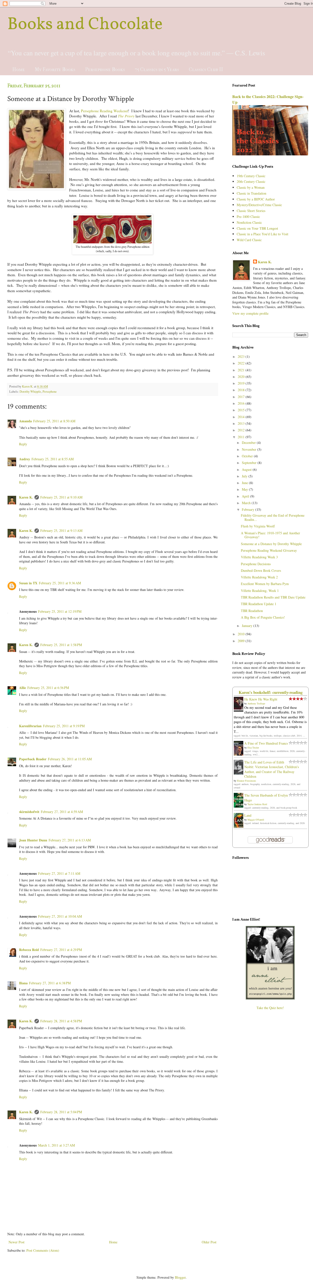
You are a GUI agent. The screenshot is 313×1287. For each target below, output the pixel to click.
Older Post (209, 1242)
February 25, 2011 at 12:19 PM (59, 611)
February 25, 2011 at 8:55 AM (53, 459)
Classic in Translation (251, 193)
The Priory (126, 115)
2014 (242, 416)
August (247, 469)
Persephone (50, 391)
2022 (242, 363)
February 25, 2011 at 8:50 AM (54, 421)
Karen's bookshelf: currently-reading (270, 692)
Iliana (23, 983)
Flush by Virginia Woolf (258, 526)
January (247, 625)
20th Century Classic (251, 181)
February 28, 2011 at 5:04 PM (61, 1112)
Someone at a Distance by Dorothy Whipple (271, 543)
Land (247, 815)
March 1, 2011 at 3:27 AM (56, 1145)
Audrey (24, 459)
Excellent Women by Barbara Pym (265, 583)
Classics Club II (206, 69)
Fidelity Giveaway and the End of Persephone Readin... (272, 517)
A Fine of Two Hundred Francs (266, 743)
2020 (242, 376)
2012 (242, 430)
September (249, 462)
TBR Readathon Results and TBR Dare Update (273, 597)
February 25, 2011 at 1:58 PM (61, 644)
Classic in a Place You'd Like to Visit (262, 234)
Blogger (180, 1277)
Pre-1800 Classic (248, 216)
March (247, 502)
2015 (242, 410)
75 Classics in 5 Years (157, 69)
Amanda (25, 421)
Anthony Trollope (256, 703)
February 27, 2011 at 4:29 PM (61, 949)
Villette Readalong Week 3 (259, 557)
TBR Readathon (252, 610)
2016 (242, 403)
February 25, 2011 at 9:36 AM (60, 583)
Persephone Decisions (256, 564)
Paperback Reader (32, 759)
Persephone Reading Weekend (104, 110)
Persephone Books (105, 69)
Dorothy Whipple (30, 391)
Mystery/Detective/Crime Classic (259, 204)
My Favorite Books (55, 69)
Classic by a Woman (251, 187)
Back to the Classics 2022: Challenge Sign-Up (267, 99)
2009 (242, 640)
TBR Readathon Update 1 (258, 603)
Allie (22, 687)
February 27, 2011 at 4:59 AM (62, 811)
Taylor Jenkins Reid (257, 804)
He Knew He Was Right (260, 699)
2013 (242, 423)
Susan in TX (28, 583)
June (245, 482)
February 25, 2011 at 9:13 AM (61, 530)
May (245, 489)
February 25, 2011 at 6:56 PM (48, 687)
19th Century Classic (251, 176)
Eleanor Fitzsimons (246, 780)
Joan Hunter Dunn (33, 840)
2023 (242, 356)
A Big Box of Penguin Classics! (263, 617)
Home (18, 69)
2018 (242, 389)
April (246, 496)
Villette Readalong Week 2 (259, 577)
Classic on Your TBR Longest (257, 228)
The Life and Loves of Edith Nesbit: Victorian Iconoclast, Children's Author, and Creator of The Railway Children (271, 769)
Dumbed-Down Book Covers (261, 570)
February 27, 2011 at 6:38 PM (50, 983)
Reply (23, 444)
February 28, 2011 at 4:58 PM (61, 1021)
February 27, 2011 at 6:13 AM (70, 840)
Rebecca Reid (29, 949)
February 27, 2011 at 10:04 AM (60, 916)
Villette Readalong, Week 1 (260, 590)
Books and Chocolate (85, 25)
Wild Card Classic (249, 239)
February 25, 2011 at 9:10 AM (61, 497)
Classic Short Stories (251, 210)
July (245, 476)
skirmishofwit (29, 811)
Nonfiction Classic (249, 222)
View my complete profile (250, 313)
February (248, 509)
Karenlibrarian (30, 725)
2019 (242, 383)
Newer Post (16, 1242)
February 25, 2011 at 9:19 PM (64, 726)
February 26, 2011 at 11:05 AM (70, 759)
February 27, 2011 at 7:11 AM (59, 873)
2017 (242, 396)
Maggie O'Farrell (255, 819)
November (249, 449)
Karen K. (26, 497)
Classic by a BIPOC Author (256, 199)
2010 (242, 634)
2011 (242, 437)
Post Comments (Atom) (42, 1250)
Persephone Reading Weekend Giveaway (269, 550)
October (248, 456)
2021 (242, 370)
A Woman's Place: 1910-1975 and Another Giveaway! (270, 535)
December (249, 442)
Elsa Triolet (253, 747)
